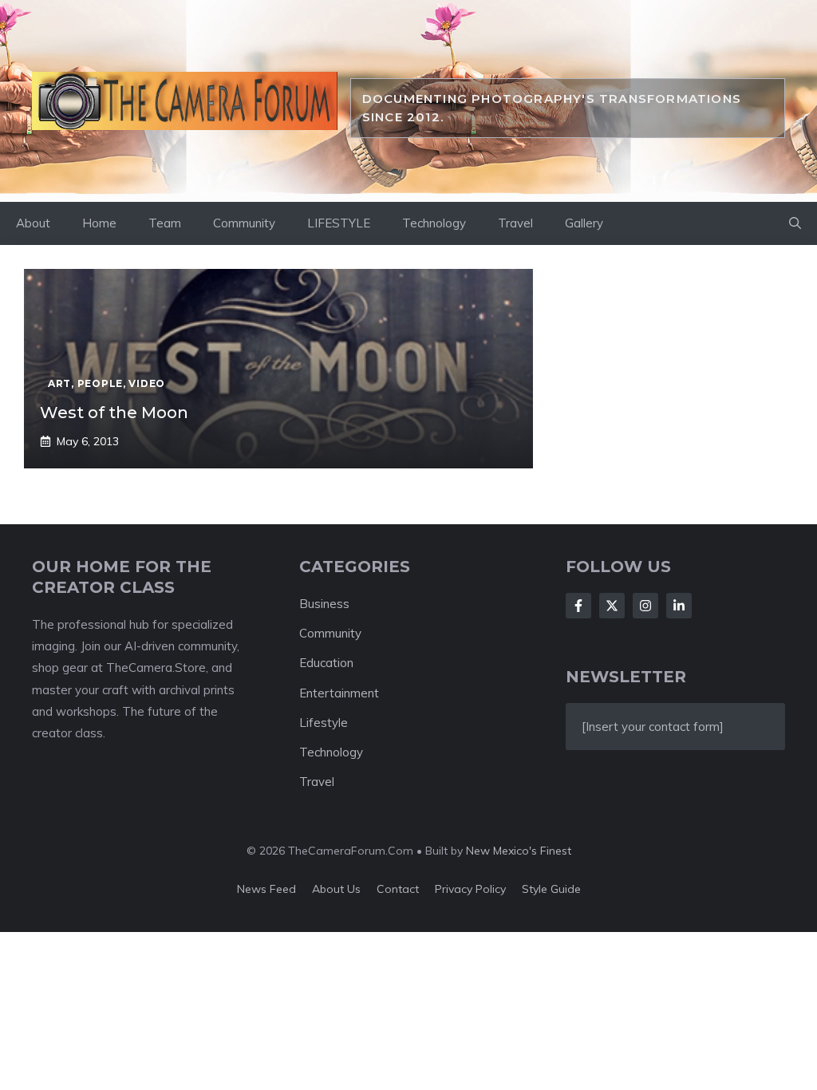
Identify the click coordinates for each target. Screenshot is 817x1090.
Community (244, 223)
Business (324, 603)
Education (326, 662)
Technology (434, 223)
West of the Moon (114, 412)
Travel (515, 223)
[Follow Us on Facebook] (578, 605)
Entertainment (339, 693)
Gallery (584, 223)
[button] (795, 223)
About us (336, 889)
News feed (266, 889)
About (33, 223)
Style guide (551, 889)
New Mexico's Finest (518, 850)
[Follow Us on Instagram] (645, 605)
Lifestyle (323, 722)
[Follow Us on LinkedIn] (679, 605)
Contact (398, 889)
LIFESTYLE (338, 223)
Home (99, 223)
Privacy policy (470, 889)
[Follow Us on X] (612, 605)
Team (164, 223)
